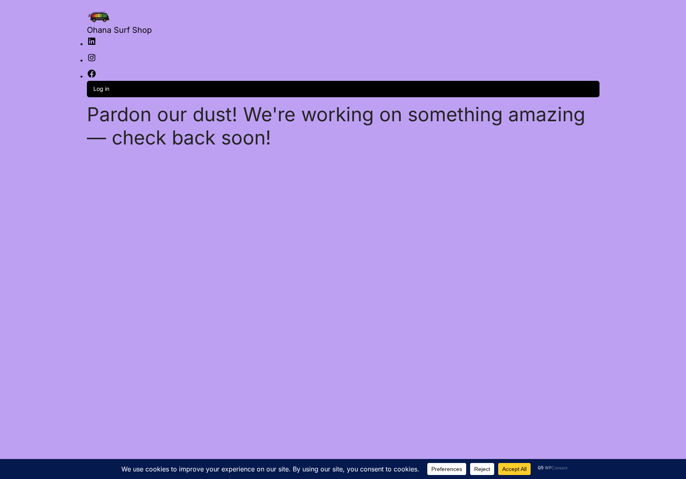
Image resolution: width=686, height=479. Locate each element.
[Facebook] (92, 76)
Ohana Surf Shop (119, 30)
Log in (101, 88)
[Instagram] (92, 60)
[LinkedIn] (92, 43)
